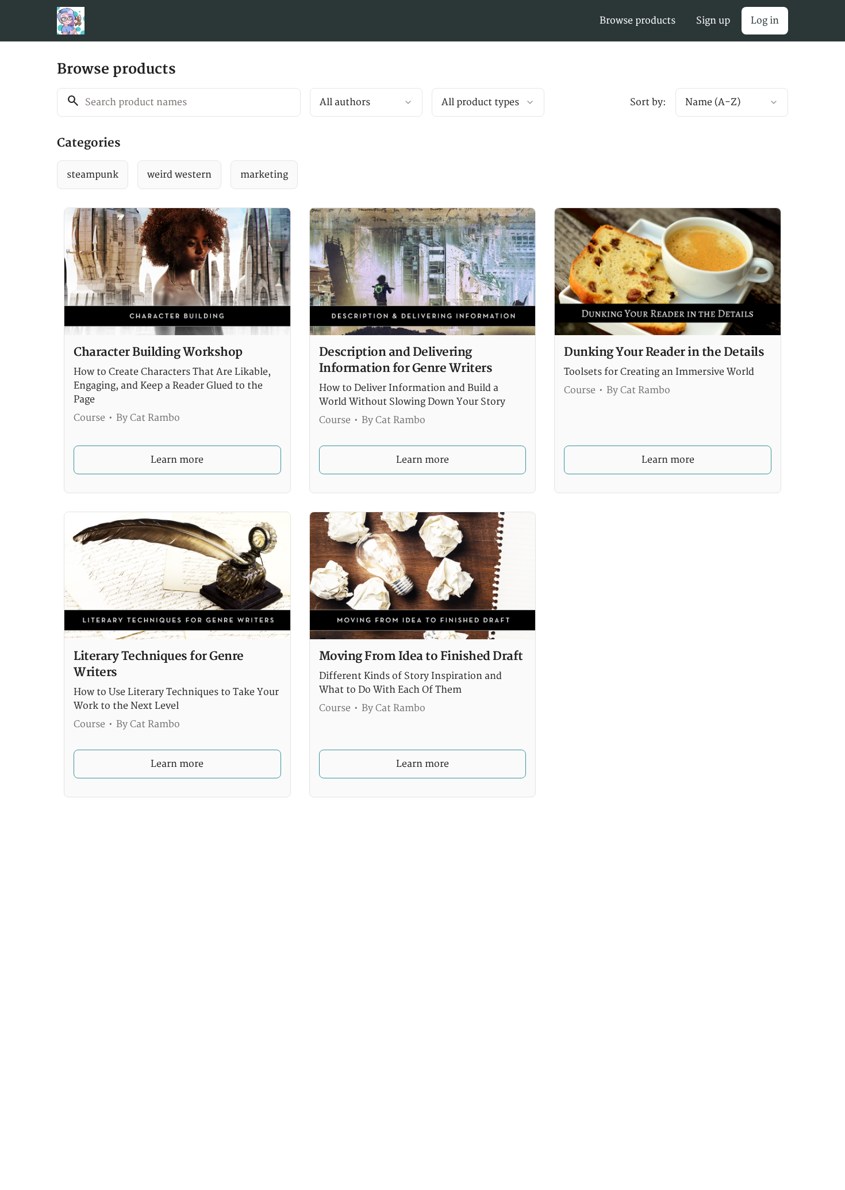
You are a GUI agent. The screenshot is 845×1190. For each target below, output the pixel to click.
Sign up (713, 20)
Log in (765, 20)
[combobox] (366, 102)
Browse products (637, 20)
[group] (375, 174)
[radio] (92, 174)
